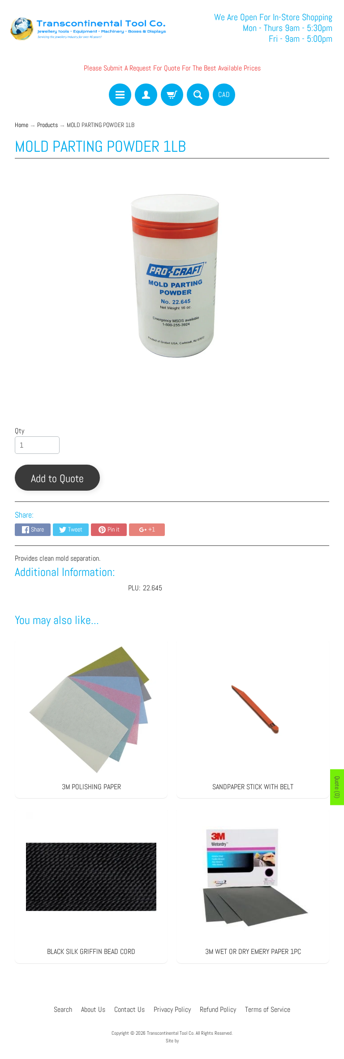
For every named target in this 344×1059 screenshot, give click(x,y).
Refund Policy (218, 1009)
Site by (172, 1040)
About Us (93, 1009)
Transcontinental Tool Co (170, 1033)
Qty (19, 430)
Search (63, 1009)
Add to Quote (57, 478)
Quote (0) (337, 787)
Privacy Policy (172, 1009)
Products (47, 125)
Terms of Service (267, 1009)
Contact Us (129, 1009)
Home (21, 125)
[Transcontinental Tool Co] (89, 27)
